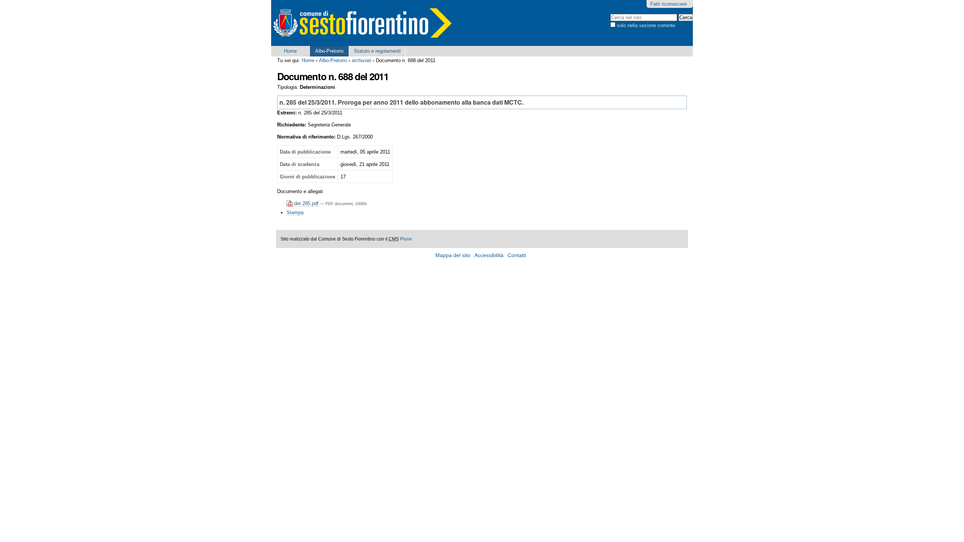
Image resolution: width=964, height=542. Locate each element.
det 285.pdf (306, 203)
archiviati (361, 60)
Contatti (517, 255)
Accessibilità (488, 255)
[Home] (361, 23)
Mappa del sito (452, 255)
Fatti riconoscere (668, 4)
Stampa (295, 212)
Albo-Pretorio (329, 51)
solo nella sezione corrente (646, 25)
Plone (406, 239)
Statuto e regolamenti (377, 51)
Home (290, 51)
